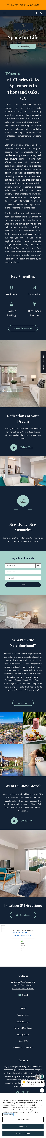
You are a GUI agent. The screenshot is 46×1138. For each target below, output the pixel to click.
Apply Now (26, 702)
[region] (23, 1115)
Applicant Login (23, 1021)
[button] (23, 5)
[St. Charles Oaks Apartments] (23, 945)
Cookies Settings (23, 1119)
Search (23, 585)
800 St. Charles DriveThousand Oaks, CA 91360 (22, 934)
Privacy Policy (23, 1034)
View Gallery (23, 500)
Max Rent (10, 578)
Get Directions (23, 914)
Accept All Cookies (23, 1133)
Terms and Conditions (23, 1028)
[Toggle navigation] (4, 13)
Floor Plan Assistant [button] (43, 363)
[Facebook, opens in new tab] (17, 1092)
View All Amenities (23, 328)
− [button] (3, 930)
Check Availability (23, 46)
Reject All (22, 1126)
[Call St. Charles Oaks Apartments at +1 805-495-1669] (41, 13)
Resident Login (23, 1015)
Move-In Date (12, 565)
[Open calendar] (38, 565)
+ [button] (3, 927)
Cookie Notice (8, 1114)
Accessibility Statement (23, 1047)
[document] (23, 945)
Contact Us (27, 820)
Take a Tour (26, 447)
